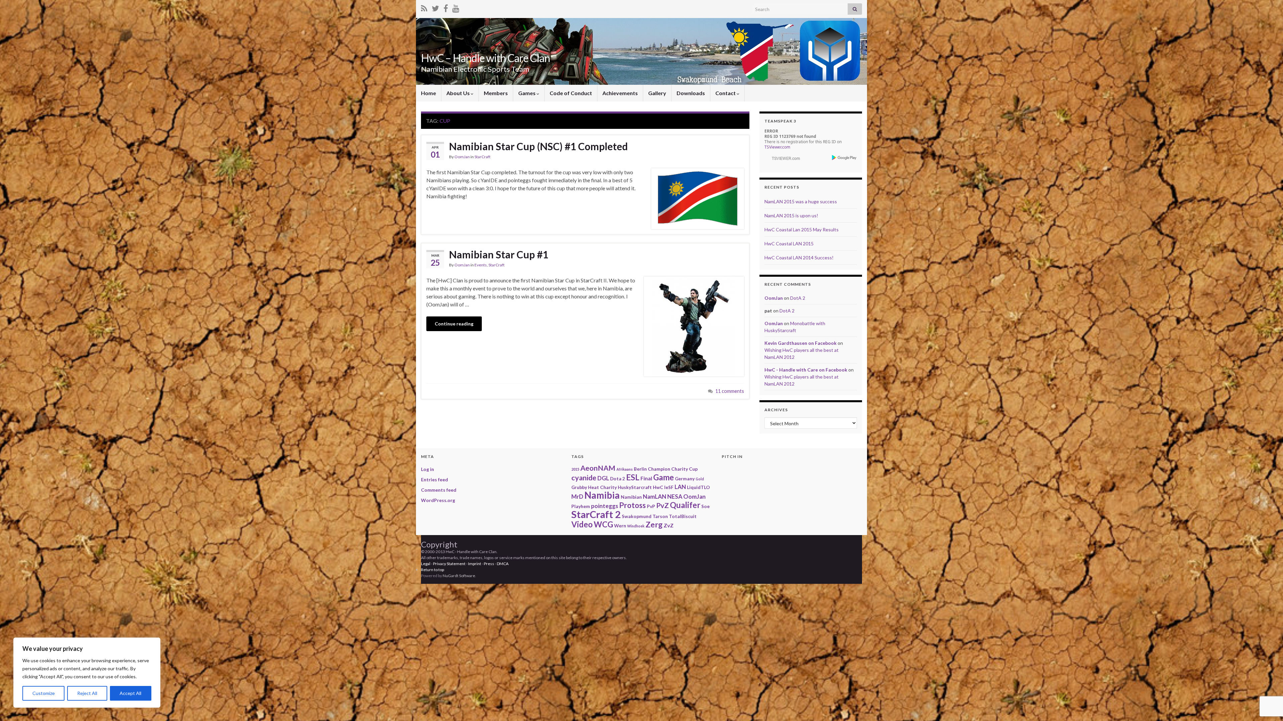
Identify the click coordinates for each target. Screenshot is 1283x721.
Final (646, 478)
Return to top (432, 569)
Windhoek (636, 526)
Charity (679, 469)
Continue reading (454, 323)
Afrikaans (624, 469)
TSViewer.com (777, 147)
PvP (651, 506)
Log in (427, 469)
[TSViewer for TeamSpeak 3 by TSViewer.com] (783, 158)
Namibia (602, 495)
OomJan (462, 156)
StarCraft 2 (596, 514)
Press (489, 563)
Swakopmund (637, 516)
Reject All (87, 693)
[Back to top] (1268, 681)
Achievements (620, 93)
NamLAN (654, 496)
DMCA (503, 563)
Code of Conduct (571, 93)
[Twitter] (435, 7)
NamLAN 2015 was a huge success (800, 201)
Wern (620, 525)
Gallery (657, 93)
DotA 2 (797, 298)
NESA (674, 496)
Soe (705, 506)
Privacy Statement (449, 563)
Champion (659, 469)
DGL (603, 478)
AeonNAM (597, 468)
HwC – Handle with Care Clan (485, 57)
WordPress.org (438, 500)
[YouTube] (455, 7)
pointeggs (604, 505)
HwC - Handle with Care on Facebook (805, 370)
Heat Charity (602, 487)
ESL (632, 477)
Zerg (654, 524)
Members (496, 93)
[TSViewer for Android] (844, 157)
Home (428, 93)
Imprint (474, 563)
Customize (43, 693)
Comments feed (438, 490)
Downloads (691, 93)
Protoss (632, 505)
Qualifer (685, 505)
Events (480, 264)
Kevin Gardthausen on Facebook (800, 343)
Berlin (640, 469)
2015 (575, 469)
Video (582, 524)
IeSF (669, 487)
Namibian (631, 497)
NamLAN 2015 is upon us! (791, 215)
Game (663, 477)
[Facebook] (445, 7)
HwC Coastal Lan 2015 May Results (801, 229)
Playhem (580, 506)
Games (527, 93)
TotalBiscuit (683, 516)
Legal (425, 563)
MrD (577, 496)
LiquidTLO (698, 487)
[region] (86, 673)
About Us (458, 93)
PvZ (662, 505)
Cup (693, 469)
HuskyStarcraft (635, 487)
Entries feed (434, 479)
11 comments (729, 391)
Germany (685, 478)
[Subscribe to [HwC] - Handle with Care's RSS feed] (424, 7)
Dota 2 (617, 478)
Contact (726, 93)
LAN (680, 486)
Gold (700, 479)
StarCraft (482, 156)
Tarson (660, 516)
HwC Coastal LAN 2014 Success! (799, 257)
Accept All (130, 693)
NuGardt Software (459, 575)
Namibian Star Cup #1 (498, 254)
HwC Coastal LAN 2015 (789, 243)
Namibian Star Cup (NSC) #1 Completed (538, 146)
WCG (603, 524)
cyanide (583, 477)
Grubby (579, 487)
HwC (658, 487)
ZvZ (669, 525)
